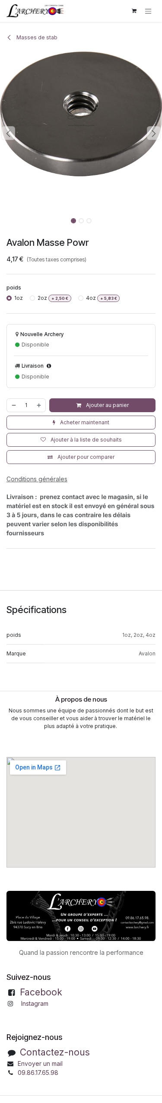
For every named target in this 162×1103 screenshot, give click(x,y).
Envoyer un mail (40, 1063)
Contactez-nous (55, 1052)
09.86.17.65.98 (38, 1072)
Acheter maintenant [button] (84, 422)
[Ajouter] (39, 405)
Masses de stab (36, 37)
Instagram (34, 1003)
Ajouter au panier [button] (107, 405)
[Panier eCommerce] (134, 11)
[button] (8, 133)
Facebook (41, 992)
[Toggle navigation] (148, 11)
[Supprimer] (13, 405)
